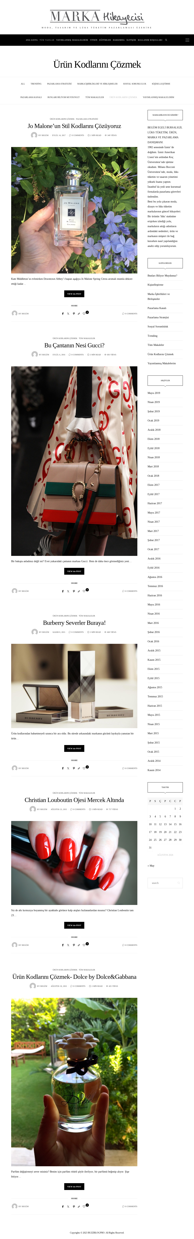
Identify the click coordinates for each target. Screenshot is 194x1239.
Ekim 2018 (154, 439)
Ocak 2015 (153, 751)
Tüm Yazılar (47, 40)
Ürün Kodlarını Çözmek (123, 97)
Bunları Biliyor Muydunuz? (64, 97)
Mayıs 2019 (154, 393)
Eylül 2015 (154, 678)
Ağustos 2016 (155, 577)
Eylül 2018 (154, 448)
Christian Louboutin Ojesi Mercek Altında (74, 799)
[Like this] (84, 313)
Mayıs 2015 (154, 715)
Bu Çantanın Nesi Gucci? (74, 345)
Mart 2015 (153, 733)
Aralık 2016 (154, 558)
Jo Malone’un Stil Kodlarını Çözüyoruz (74, 125)
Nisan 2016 (154, 613)
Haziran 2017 (155, 503)
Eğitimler (105, 40)
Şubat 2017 (154, 540)
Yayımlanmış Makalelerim (72, 40)
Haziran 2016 (155, 595)
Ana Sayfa (32, 40)
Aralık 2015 (154, 650)
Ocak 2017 (153, 549)
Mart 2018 (153, 466)
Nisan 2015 (154, 724)
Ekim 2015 (154, 669)
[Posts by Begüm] (34, 135)
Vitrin (93, 40)
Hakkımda (119, 40)
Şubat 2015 (154, 742)
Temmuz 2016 (155, 586)
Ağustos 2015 (155, 687)
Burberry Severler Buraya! (74, 622)
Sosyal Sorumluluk (134, 84)
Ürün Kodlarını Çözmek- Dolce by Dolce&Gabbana (74, 976)
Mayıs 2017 (154, 512)
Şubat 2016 (154, 632)
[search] (166, 40)
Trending (36, 84)
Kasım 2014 (154, 770)
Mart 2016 (153, 623)
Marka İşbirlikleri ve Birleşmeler (97, 84)
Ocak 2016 (153, 641)
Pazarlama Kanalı (31, 97)
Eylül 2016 (154, 567)
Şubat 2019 (154, 411)
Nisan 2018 (154, 457)
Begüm (45, 135)
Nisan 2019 (154, 402)
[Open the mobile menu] (187, 40)
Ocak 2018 (153, 475)
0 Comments (78, 135)
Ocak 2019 (153, 420)
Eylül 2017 (154, 494)
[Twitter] (68, 313)
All (23, 84)
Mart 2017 (153, 531)
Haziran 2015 (155, 705)
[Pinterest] (74, 313)
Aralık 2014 (154, 760)
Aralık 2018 (154, 429)
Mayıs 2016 (154, 604)
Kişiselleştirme (161, 84)
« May (151, 865)
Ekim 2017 (154, 485)
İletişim (131, 40)
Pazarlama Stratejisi (59, 84)
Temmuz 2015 (155, 696)
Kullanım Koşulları (150, 40)
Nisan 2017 (154, 521)
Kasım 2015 (154, 659)
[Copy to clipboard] (79, 313)
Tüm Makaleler (94, 97)
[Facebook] (63, 313)
